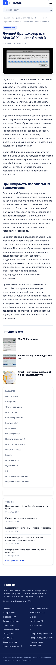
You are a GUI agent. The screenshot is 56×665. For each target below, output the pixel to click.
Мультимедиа (11, 465)
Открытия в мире (13, 407)
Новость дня (11, 412)
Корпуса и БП (11, 423)
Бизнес (8, 455)
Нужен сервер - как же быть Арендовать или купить (26, 507)
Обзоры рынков (12, 433)
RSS (29, 601)
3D (6, 471)
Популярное (20, 601)
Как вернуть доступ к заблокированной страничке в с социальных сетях (24, 538)
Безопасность (41, 18)
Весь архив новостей (14, 560)
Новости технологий (15, 439)
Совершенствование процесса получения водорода (25, 551)
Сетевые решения (14, 417)
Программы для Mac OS (22, 18)
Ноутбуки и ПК (12, 460)
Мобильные (11, 428)
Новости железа (13, 449)
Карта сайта (8, 601)
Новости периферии (15, 444)
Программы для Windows (17, 481)
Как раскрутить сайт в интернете (21, 518)
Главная (6, 18)
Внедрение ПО (12, 401)
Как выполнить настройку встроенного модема (28, 528)
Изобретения (11, 396)
